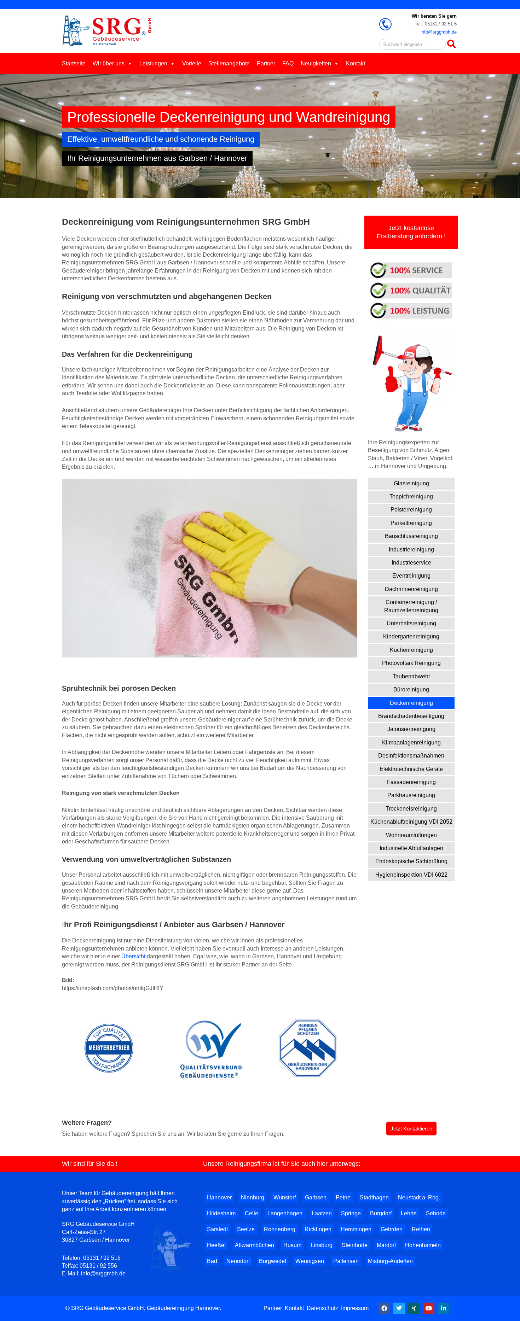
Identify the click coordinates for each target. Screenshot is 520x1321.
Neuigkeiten (316, 63)
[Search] (451, 44)
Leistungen (153, 63)
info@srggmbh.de (439, 32)
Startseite (74, 63)
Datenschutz (322, 1308)
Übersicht (133, 956)
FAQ (288, 63)
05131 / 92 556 (98, 1266)
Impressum (355, 1308)
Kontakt (355, 63)
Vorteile (191, 63)
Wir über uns (109, 63)
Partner (266, 63)
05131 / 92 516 (102, 1258)
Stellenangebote (229, 63)
